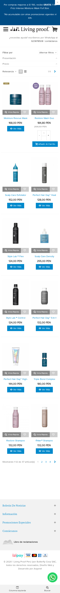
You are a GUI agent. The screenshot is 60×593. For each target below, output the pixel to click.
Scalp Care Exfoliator (15, 195)
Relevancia (8, 71)
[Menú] (5, 29)
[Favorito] (25, 112)
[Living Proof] (30, 29)
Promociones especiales (16, 522)
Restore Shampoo (15, 440)
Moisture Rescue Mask (15, 118)
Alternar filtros (46, 52)
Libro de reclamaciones (26, 542)
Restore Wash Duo (44, 118)
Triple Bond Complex (44, 379)
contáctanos (51, 41)
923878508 (37, 41)
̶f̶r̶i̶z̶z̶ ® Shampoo (44, 440)
